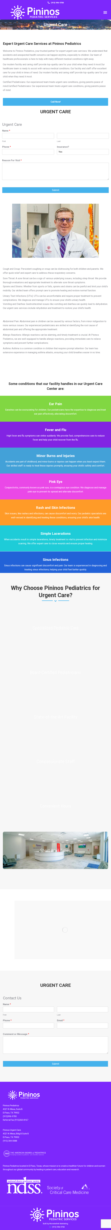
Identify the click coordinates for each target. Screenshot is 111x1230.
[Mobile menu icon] (105, 12)
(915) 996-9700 (57, 3)
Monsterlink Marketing (58, 1224)
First (4, 141)
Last (59, 141)
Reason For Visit (12, 160)
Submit (55, 190)
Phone (6, 147)
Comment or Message (16, 1034)
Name (6, 130)
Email (60, 1020)
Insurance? (63, 147)
